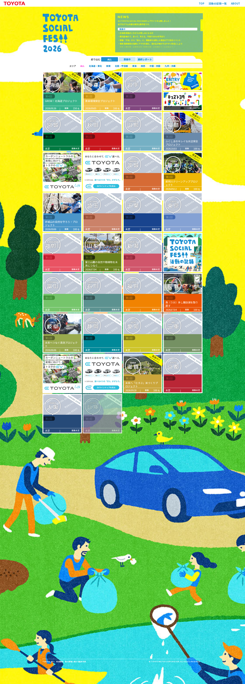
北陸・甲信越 (121, 66)
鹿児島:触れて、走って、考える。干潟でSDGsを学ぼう (142, 36)
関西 (143, 66)
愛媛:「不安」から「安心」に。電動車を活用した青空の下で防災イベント (150, 40)
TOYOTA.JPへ (48, 661)
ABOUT (235, 3)
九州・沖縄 (170, 66)
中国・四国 (155, 66)
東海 (134, 66)
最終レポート (145, 59)
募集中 (127, 59)
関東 (108, 66)
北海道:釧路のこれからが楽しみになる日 (136, 33)
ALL (110, 59)
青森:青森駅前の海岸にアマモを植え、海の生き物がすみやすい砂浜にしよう (151, 43)
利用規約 (59, 661)
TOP (201, 3)
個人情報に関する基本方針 (75, 661)
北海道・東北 (95, 66)
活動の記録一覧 (217, 3)
